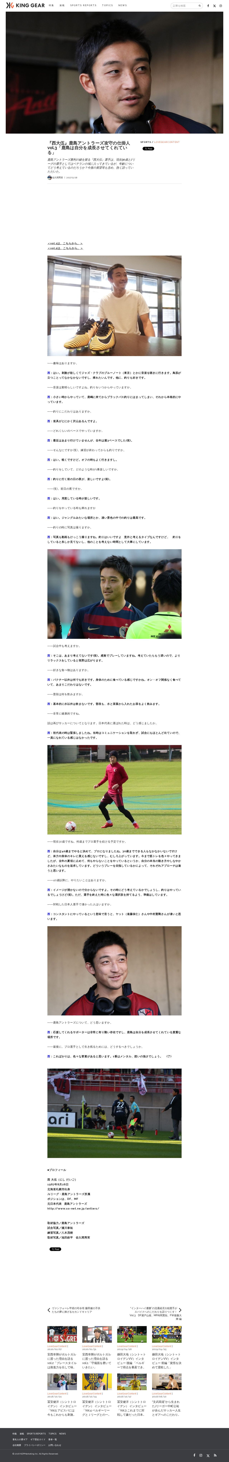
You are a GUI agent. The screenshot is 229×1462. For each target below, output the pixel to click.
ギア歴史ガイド (37, 1439)
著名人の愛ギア (20, 1439)
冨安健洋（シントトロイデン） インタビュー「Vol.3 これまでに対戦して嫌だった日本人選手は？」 (132, 1410)
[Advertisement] (114, 209)
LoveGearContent (167, 142)
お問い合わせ (54, 1445)
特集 (51, 5)
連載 (62, 5)
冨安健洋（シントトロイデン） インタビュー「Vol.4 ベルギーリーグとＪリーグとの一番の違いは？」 (97, 1410)
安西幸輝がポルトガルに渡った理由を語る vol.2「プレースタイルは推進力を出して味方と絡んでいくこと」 (62, 1363)
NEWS (122, 5)
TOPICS (107, 5)
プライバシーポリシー (34, 1445)
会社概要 (17, 1445)
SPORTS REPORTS (83, 5)
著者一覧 (52, 1439)
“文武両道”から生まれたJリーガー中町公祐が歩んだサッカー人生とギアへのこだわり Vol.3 (166, 1410)
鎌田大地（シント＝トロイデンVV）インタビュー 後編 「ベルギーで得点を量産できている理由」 (131, 1363)
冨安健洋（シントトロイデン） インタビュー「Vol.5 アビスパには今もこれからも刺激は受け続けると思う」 (62, 1410)
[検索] (200, 6)
